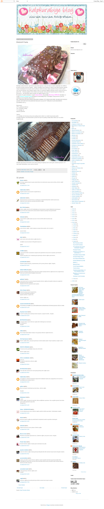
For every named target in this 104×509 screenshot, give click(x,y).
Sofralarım (74, 186)
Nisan (74, 237)
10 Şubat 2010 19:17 (24, 246)
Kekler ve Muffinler (76, 160)
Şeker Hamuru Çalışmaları (78, 201)
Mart (74, 239)
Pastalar (31, 171)
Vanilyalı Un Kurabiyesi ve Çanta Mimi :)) (79, 252)
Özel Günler (27, 171)
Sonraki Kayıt (20, 487)
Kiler (73, 162)
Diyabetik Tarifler (75, 142)
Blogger (48, 505)
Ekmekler (74, 146)
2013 (73, 216)
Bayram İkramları (75, 130)
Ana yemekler (75, 120)
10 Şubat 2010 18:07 (24, 193)
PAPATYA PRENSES (24, 347)
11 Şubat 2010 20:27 (24, 445)
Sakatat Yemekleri (76, 183)
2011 (73, 220)
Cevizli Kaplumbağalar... (78, 266)
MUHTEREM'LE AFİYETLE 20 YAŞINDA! (82, 448)
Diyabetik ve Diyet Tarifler (77, 143)
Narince (22, 180)
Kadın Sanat (75, 418)
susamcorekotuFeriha (25, 303)
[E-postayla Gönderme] (44, 169)
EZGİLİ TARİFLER (24, 269)
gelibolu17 (22, 279)
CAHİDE (22, 250)
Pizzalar (73, 178)
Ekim (74, 227)
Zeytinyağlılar (75, 198)
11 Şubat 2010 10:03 (24, 382)
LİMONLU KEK (82, 436)
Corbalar (74, 137)
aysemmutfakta (23, 458)
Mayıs (74, 235)
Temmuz (75, 233)
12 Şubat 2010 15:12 (24, 464)
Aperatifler (74, 122)
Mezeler (73, 169)
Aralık (74, 224)
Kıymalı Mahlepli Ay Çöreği (79, 260)
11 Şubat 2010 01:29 (24, 334)
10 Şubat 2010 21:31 (24, 299)
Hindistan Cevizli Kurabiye (79, 276)
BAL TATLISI (23, 207)
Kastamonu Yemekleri (77, 158)
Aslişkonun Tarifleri (76, 124)
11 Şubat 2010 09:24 (24, 364)
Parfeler (73, 173)
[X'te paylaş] (38, 170)
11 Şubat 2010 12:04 (24, 413)
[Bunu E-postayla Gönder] (34, 170)
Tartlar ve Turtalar (76, 189)
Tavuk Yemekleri (75, 191)
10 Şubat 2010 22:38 (24, 326)
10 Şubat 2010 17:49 (24, 185)
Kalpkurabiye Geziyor (76, 157)
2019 (73, 209)
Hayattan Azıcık (23, 311)
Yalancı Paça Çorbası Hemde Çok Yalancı (82, 308)
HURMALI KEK (82, 462)
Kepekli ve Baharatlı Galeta (82, 348)
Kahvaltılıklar (75, 155)
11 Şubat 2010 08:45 (24, 342)
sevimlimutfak (23, 261)
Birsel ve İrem (23, 433)
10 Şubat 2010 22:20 (24, 315)
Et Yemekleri (74, 148)
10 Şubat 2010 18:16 (24, 203)
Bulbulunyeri (23, 397)
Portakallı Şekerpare (81, 332)
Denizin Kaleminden (76, 140)
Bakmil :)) (75, 262)
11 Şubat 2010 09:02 (24, 353)
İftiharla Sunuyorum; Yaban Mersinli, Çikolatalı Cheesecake (82, 357)
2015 (73, 212)
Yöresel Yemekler (76, 196)
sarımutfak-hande (24, 469)
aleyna (21, 417)
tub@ (21, 237)
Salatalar (74, 184)
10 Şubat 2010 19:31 (24, 265)
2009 (73, 281)
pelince (21, 386)
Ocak (74, 278)
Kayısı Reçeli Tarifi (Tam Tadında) (81, 410)
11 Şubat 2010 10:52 (24, 392)
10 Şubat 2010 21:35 (24, 307)
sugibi (21, 478)
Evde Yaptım (74, 150)
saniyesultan (75, 396)
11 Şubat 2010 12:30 (24, 421)
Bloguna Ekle (78, 493)
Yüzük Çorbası (76, 268)
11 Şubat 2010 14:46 (24, 437)
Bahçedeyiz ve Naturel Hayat (78, 125)
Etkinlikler (22, 171)
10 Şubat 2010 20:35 (24, 274)
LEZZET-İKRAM (75, 424)
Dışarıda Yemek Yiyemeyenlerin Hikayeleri (82, 377)
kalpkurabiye (23, 189)
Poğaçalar (74, 179)
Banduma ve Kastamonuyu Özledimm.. (79, 274)
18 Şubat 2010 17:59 (24, 482)
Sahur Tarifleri (75, 181)
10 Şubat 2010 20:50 (24, 285)
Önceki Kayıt (64, 487)
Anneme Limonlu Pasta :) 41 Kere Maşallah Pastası (79, 271)
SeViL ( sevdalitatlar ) (25, 357)
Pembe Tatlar (23, 441)
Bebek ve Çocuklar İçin (77, 132)
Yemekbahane (23, 226)
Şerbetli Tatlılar (75, 203)
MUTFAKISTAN (23, 320)
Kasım (74, 226)
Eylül (74, 229)
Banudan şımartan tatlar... (78, 375)
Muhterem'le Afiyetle (77, 446)
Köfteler (73, 166)
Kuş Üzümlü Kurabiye (78, 244)
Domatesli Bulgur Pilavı (78, 256)
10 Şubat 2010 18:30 (24, 212)
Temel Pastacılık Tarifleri (77, 193)
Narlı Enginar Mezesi (76, 458)
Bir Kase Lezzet (76, 407)
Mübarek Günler (75, 171)
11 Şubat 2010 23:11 (24, 453)
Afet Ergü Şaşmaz (24, 339)
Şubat (74, 241)
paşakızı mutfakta (24, 450)
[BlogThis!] (36, 170)
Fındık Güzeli (81, 299)
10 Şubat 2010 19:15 (24, 232)
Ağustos (75, 231)
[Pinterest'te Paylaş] (41, 170)
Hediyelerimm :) (75, 153)
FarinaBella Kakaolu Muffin (79, 254)
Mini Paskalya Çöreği (78, 242)
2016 (73, 210)
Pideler (73, 176)
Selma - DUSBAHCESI (25, 409)
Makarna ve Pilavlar (76, 168)
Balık (73, 128)
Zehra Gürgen (23, 290)
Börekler (74, 135)
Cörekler (74, 138)
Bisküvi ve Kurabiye (76, 133)
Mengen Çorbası (82, 363)
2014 (73, 214)
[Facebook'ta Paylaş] (39, 170)
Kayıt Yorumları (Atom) (25, 490)
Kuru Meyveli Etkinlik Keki (78, 258)
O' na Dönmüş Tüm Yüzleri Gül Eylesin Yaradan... (79, 247)
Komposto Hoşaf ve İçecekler (78, 163)
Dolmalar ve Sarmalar (77, 145)
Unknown (22, 217)
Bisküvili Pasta (76, 264)
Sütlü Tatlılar (74, 188)
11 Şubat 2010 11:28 (24, 405)
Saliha (21, 330)
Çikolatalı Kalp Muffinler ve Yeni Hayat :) (82, 324)
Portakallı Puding (77, 249)
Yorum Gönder (21, 485)
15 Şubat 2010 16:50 (24, 474)
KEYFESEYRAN (23, 368)
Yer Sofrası (75, 456)
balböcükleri (23, 198)
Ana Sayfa (42, 487)
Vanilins (74, 461)
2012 (73, 218)
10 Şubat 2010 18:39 (24, 222)
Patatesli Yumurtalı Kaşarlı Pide (82, 340)
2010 (73, 222)
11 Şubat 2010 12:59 (24, 429)
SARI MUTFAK (75, 435)
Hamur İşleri (74, 151)
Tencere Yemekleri (76, 194)
